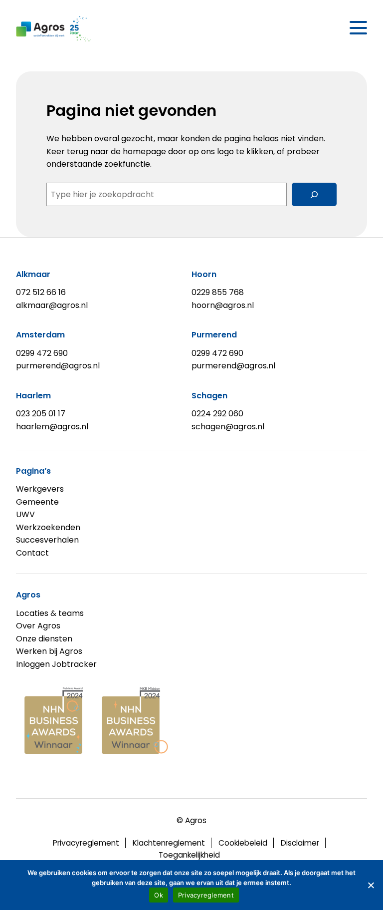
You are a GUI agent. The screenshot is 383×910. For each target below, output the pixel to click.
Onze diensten (44, 638)
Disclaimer (300, 843)
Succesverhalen (47, 540)
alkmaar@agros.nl (52, 305)
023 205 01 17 (40, 413)
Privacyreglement (86, 843)
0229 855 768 (218, 292)
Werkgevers (40, 489)
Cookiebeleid (242, 843)
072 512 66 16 (41, 292)
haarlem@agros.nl (52, 426)
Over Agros (38, 625)
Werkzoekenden (48, 527)
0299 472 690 (42, 353)
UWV (25, 514)
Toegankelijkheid (189, 855)
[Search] (314, 194)
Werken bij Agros (49, 651)
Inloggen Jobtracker (56, 664)
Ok (158, 895)
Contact (32, 553)
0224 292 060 (217, 413)
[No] (371, 885)
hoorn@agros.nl (223, 305)
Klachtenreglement (169, 843)
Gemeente (37, 502)
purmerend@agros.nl (58, 365)
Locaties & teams (50, 613)
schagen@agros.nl (228, 426)
